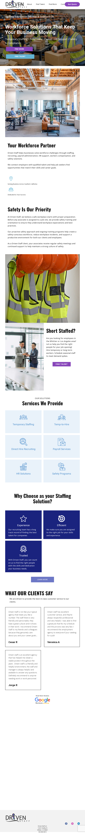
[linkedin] (78, 823)
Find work (19, 49)
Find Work (53, 4)
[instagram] (72, 823)
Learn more (42, 579)
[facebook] (66, 823)
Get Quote (72, 4)
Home (20, 4)
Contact (64, 4)
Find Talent (40, 4)
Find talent (20, 56)
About (29, 4)
